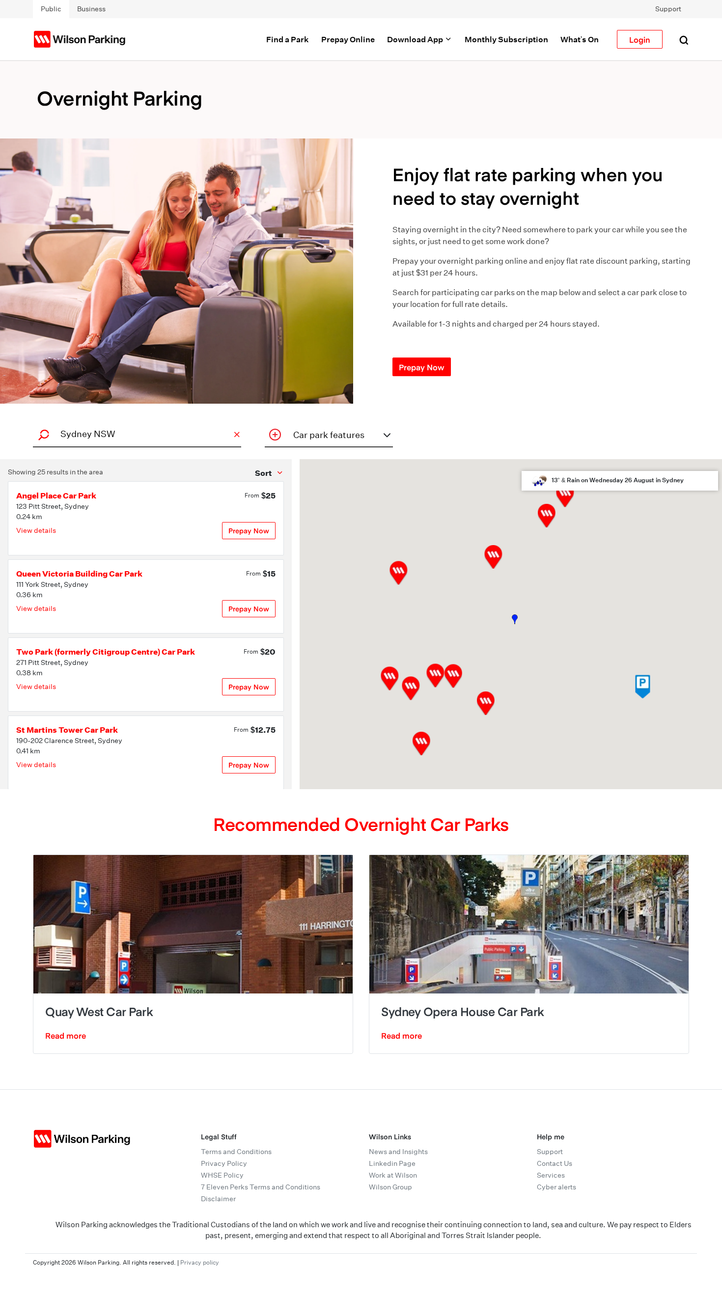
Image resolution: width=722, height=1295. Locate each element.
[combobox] (135, 433)
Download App (415, 39)
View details (36, 530)
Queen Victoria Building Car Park (79, 574)
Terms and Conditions (236, 1152)
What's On (579, 39)
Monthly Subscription (506, 39)
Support (668, 9)
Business (91, 9)
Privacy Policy (224, 1163)
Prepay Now (421, 366)
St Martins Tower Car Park (67, 730)
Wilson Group (390, 1187)
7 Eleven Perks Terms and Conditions (260, 1187)
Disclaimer (218, 1199)
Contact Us (554, 1163)
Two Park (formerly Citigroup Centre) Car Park (105, 652)
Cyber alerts (556, 1187)
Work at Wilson (393, 1175)
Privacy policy (199, 1262)
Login (639, 39)
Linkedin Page (392, 1163)
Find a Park (287, 39)
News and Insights (398, 1152)
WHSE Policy (222, 1175)
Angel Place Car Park (56, 495)
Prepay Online (348, 39)
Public (51, 9)
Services (551, 1175)
